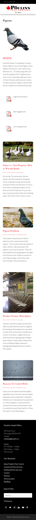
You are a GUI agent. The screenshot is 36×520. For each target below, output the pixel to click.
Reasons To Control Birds (15, 383)
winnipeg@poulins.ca (11, 439)
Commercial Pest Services (13, 467)
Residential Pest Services (13, 470)
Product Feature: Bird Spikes (17, 315)
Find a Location (9, 479)
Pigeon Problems (11, 230)
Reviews (7, 476)
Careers (7, 473)
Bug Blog (7, 482)
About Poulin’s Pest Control (14, 464)
